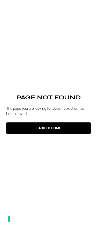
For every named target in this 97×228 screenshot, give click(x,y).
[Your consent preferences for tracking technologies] (9, 219)
